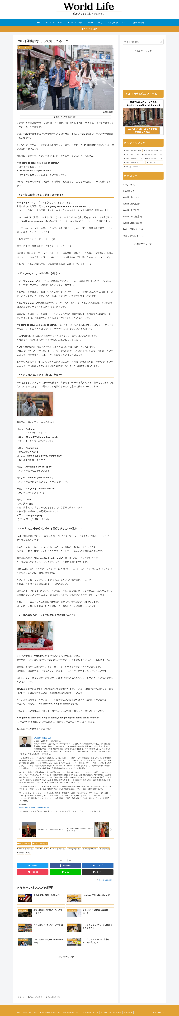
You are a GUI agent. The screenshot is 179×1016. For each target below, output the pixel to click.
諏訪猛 (21, 853)
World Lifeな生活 (24, 844)
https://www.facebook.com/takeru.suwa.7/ (35, 807)
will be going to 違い (59, 849)
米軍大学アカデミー (91, 849)
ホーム (17, 1012)
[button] (161, 41)
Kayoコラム (129, 191)
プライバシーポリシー (89, 1012)
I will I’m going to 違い (26, 849)
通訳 (29, 853)
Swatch (39, 849)
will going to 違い (75, 849)
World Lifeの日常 (131, 210)
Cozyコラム (129, 184)
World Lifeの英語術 (40, 844)
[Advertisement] (65, 976)
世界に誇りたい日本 (133, 229)
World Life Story (131, 197)
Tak (47, 849)
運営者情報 (128, 1012)
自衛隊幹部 (105, 849)
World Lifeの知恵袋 (132, 216)
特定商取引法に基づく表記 (111, 1012)
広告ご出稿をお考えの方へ (50, 1012)
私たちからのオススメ (134, 235)
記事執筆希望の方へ (71, 1012)
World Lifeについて (30, 1012)
